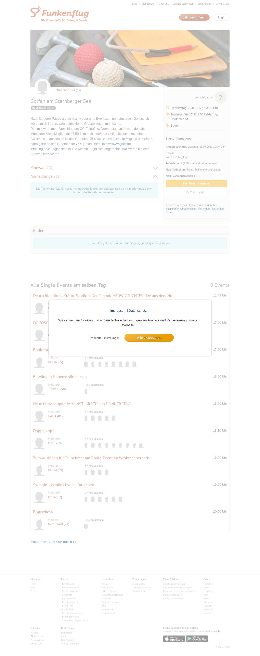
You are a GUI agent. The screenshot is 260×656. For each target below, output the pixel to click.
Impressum (118, 310)
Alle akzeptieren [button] (149, 337)
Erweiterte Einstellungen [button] (104, 337)
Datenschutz (138, 310)
